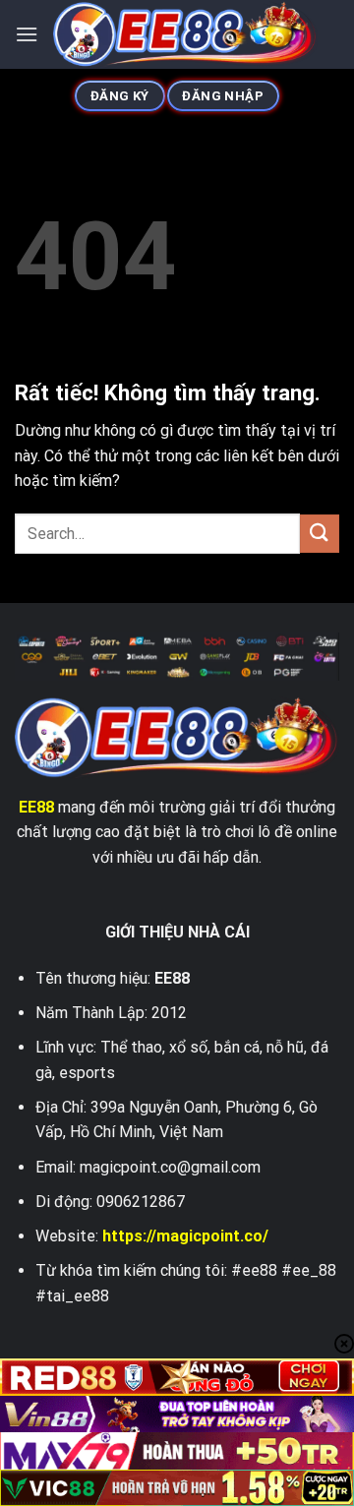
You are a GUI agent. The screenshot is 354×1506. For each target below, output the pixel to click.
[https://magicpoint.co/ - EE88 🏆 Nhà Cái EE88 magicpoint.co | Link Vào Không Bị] (185, 34)
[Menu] (26, 34)
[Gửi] (319, 533)
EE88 (36, 807)
